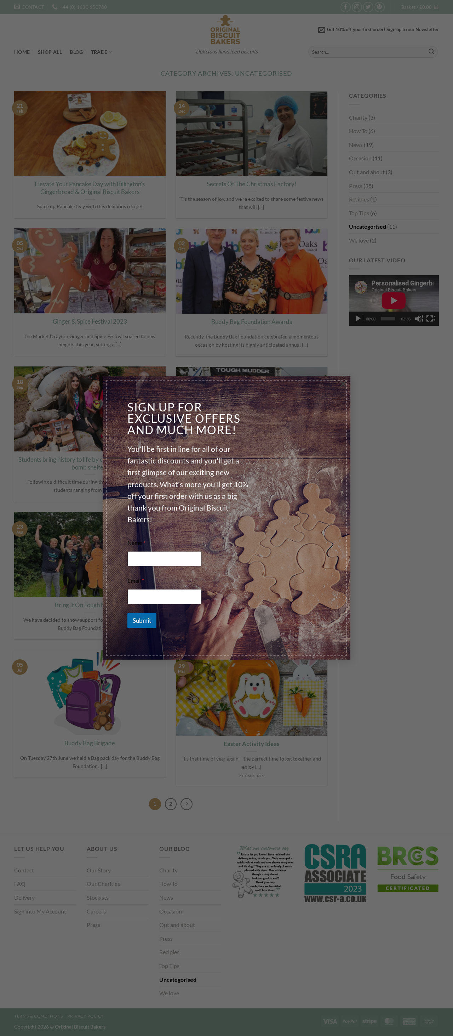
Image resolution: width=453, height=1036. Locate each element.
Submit (142, 621)
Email (135, 580)
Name (136, 542)
